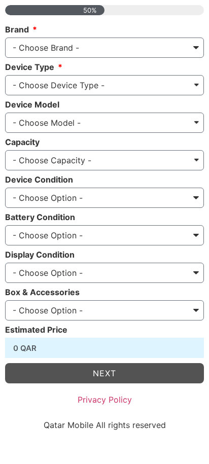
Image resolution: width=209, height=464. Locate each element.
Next (104, 373)
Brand (18, 29)
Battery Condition (40, 217)
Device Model (32, 105)
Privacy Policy (105, 400)
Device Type (30, 67)
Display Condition (40, 255)
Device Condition (39, 180)
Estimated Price (36, 330)
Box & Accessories (42, 292)
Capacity (22, 142)
